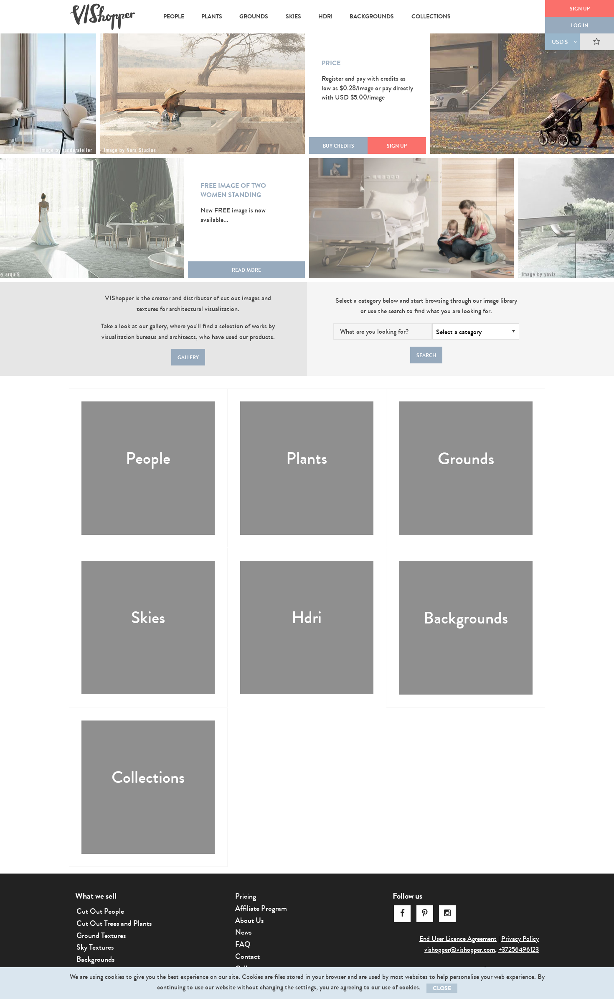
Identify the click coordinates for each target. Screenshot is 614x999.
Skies (148, 618)
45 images (274, 637)
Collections (148, 777)
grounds (253, 16)
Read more (246, 270)
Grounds (466, 459)
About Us (249, 920)
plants (211, 16)
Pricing (245, 896)
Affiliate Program (261, 908)
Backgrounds (466, 618)
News (243, 932)
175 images (434, 637)
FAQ (243, 944)
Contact (247, 956)
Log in (579, 25)
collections (431, 16)
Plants (306, 458)
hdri (325, 16)
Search (426, 355)
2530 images (436, 478)
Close (442, 988)
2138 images (118, 637)
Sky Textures (95, 947)
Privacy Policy (520, 938)
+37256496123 (518, 949)
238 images (117, 796)
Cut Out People (100, 911)
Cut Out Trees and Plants (114, 923)
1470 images (277, 477)
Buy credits (338, 146)
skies (293, 16)
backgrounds (372, 16)
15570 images (120, 477)
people (173, 16)
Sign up (580, 9)
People (148, 458)
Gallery (188, 357)
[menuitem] (174, 16)
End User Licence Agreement (458, 938)
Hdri (307, 618)
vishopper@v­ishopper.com (459, 949)
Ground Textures (101, 935)
